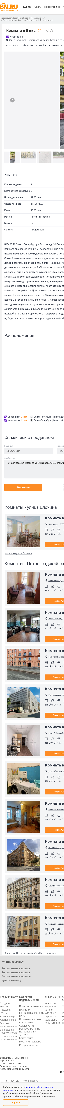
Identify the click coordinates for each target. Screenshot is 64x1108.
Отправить (23, 487)
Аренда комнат (9, 1019)
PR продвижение (29, 1045)
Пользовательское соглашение (30, 1021)
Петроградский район (12, 20)
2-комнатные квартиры (16, 972)
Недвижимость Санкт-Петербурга (14, 18)
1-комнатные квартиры (16, 968)
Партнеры (50, 1016)
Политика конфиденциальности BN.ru (31, 1012)
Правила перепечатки (31, 1006)
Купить (27, 6)
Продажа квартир (5, 1005)
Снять (37, 6)
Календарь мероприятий (52, 1021)
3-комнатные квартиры (16, 976)
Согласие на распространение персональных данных (29, 1030)
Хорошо (16, 1102)
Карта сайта (26, 1038)
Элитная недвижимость (9, 1025)
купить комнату (11, 980)
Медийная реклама (30, 1041)
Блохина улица (46, 20)
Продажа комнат (38, 18)
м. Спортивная (30, 20)
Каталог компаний (50, 1011)
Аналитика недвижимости (53, 1005)
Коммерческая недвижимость (9, 1038)
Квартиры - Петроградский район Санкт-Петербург (30, 953)
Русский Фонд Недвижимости (48, 45)
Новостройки (52, 6)
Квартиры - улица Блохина (18, 553)
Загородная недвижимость (9, 1031)
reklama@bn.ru (30, 1080)
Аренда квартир (9, 1016)
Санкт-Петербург (7, 11)
